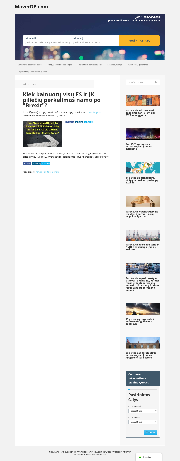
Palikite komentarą (51, 172)
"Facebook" (117, 452)
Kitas (149, 432)
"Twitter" (127, 452)
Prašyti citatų (139, 40)
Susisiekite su (70, 452)
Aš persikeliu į (134, 417)
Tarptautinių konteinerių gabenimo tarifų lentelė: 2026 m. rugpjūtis (140, 113)
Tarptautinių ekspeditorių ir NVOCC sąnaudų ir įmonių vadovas (142, 247)
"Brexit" (39, 172)
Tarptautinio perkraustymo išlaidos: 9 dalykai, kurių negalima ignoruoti (142, 214)
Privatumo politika (85, 452)
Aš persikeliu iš (134, 406)
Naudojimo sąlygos (102, 452)
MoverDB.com (31, 6)
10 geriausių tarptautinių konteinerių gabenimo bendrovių (140, 321)
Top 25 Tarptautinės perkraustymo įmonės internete (139, 146)
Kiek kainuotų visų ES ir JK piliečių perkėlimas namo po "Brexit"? (62, 99)
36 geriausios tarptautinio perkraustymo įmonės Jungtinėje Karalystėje (141, 355)
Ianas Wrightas (94, 112)
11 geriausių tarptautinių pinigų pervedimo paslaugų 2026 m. (142, 180)
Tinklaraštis (54, 452)
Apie (62, 452)
